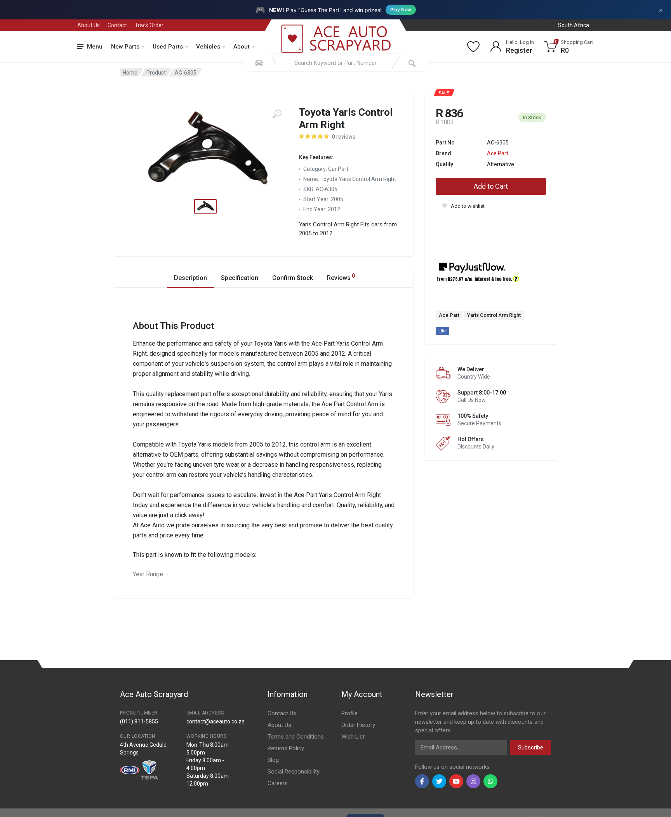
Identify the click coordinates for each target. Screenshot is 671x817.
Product (156, 73)
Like (442, 331)
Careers (278, 783)
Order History (358, 724)
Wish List (353, 736)
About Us (88, 25)
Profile (349, 713)
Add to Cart (491, 186)
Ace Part (497, 153)
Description (190, 278)
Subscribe (530, 747)
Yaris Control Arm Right (494, 315)
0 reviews (343, 137)
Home (130, 73)
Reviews (341, 277)
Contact (117, 25)
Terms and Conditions (296, 736)
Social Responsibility (294, 771)
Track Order (149, 25)
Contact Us (282, 713)
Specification (239, 278)
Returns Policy (286, 748)
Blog (273, 759)
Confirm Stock (292, 278)
